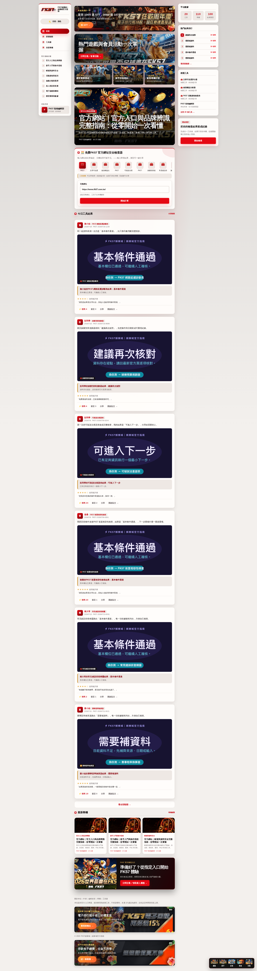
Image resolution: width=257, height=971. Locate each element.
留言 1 (94, 600)
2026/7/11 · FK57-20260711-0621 (96, 711)
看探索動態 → (186, 64)
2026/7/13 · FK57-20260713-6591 (97, 614)
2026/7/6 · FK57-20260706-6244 (96, 420)
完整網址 (83, 184)
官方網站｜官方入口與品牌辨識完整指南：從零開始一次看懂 (124, 121)
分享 (102, 309)
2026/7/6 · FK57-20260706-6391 (96, 517)
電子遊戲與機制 (50, 91)
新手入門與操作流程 (52, 66)
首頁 (46, 31)
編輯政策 (91, 899)
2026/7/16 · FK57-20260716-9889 (97, 324)
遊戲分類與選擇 (50, 81)
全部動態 (171, 214)
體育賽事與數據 (50, 96)
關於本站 (77, 899)
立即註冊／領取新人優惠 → (134, 883)
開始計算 (125, 201)
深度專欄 (48, 48)
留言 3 (93, 406)
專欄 (99, 899)
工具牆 (47, 42)
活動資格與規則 (50, 76)
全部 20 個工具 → (188, 112)
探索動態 (48, 37)
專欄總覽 (171, 812)
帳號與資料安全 (50, 71)
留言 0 (93, 309)
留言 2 (94, 503)
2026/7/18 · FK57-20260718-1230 (97, 227)
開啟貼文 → (112, 309)
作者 (85, 899)
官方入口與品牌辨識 (52, 60)
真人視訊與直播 (50, 86)
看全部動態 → (124, 804)
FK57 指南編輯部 (85, 139)
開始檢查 (198, 140)
